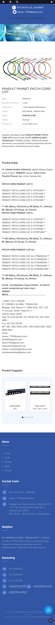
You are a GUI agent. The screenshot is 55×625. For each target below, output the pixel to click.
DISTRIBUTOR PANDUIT (14, 31)
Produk (8, 462)
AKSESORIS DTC (15, 407)
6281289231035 (17, 586)
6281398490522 (18, 592)
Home (8, 453)
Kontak (8, 470)
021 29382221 (16, 568)
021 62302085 (16, 580)
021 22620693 (16, 574)
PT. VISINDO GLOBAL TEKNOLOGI (27, 18)
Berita (7, 466)
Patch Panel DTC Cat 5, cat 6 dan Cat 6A (40, 407)
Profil (7, 457)
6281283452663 (42, 586)
